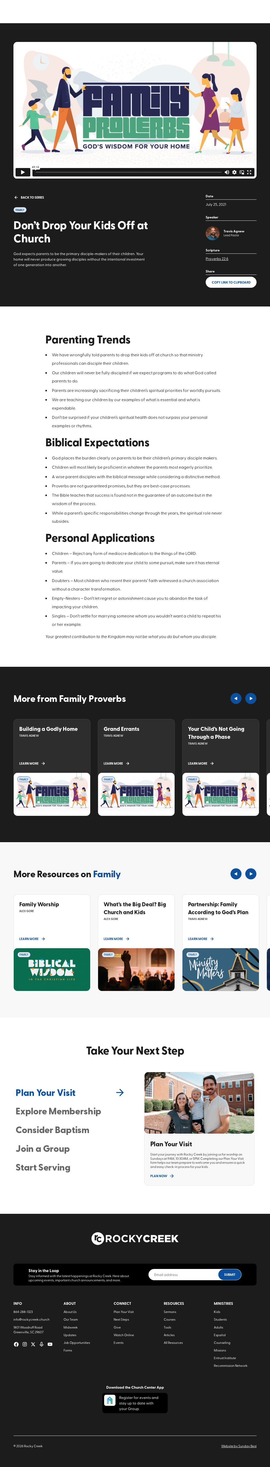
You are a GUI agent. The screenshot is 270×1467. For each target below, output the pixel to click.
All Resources (173, 1342)
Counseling (222, 1342)
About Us (70, 1311)
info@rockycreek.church (31, 1319)
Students (220, 1319)
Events (118, 1342)
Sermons (170, 1311)
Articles (169, 1334)
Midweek (71, 1327)
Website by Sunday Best (239, 1446)
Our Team (71, 1319)
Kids (217, 1311)
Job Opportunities (77, 1342)
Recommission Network (231, 1365)
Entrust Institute (225, 1357)
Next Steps (121, 1319)
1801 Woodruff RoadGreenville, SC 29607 (28, 1329)
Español (220, 1334)
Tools (167, 1327)
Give (117, 1327)
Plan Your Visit (124, 1311)
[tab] (71, 1092)
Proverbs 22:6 (217, 258)
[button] (236, 698)
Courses (169, 1319)
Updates (70, 1334)
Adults (218, 1327)
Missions (220, 1350)
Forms (68, 1350)
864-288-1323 (23, 1311)
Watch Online (124, 1334)
